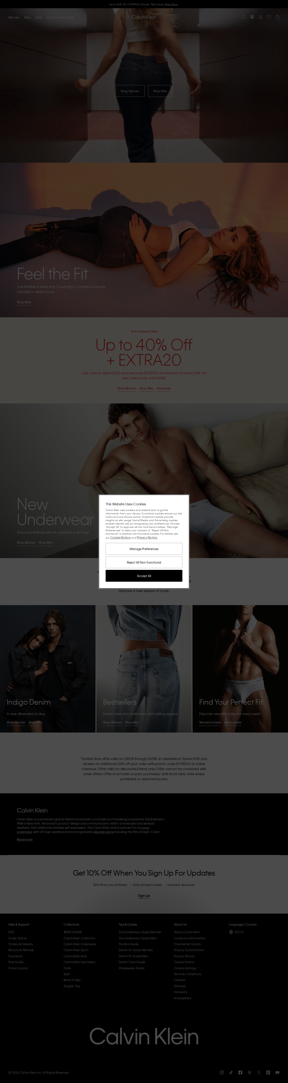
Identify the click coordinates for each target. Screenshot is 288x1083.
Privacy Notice (147, 537)
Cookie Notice (120, 537)
